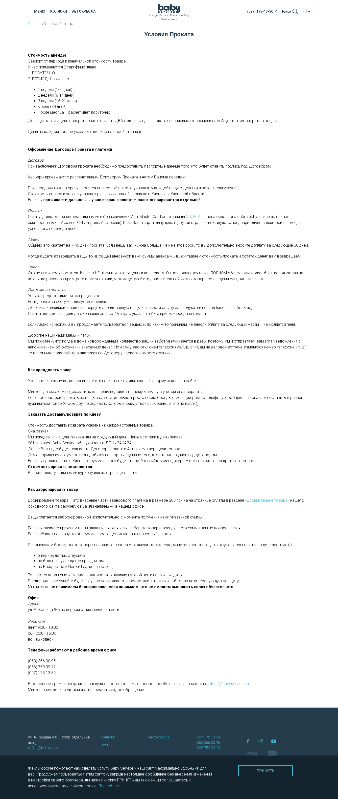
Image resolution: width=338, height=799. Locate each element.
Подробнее (108, 786)
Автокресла (84, 11)
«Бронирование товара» (267, 500)
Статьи (106, 745)
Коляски (58, 11)
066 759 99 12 (208, 748)
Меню (39, 11)
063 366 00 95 (208, 742)
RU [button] (304, 11)
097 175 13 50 (208, 737)
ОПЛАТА (193, 216)
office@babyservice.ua (228, 683)
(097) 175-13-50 (260, 11)
